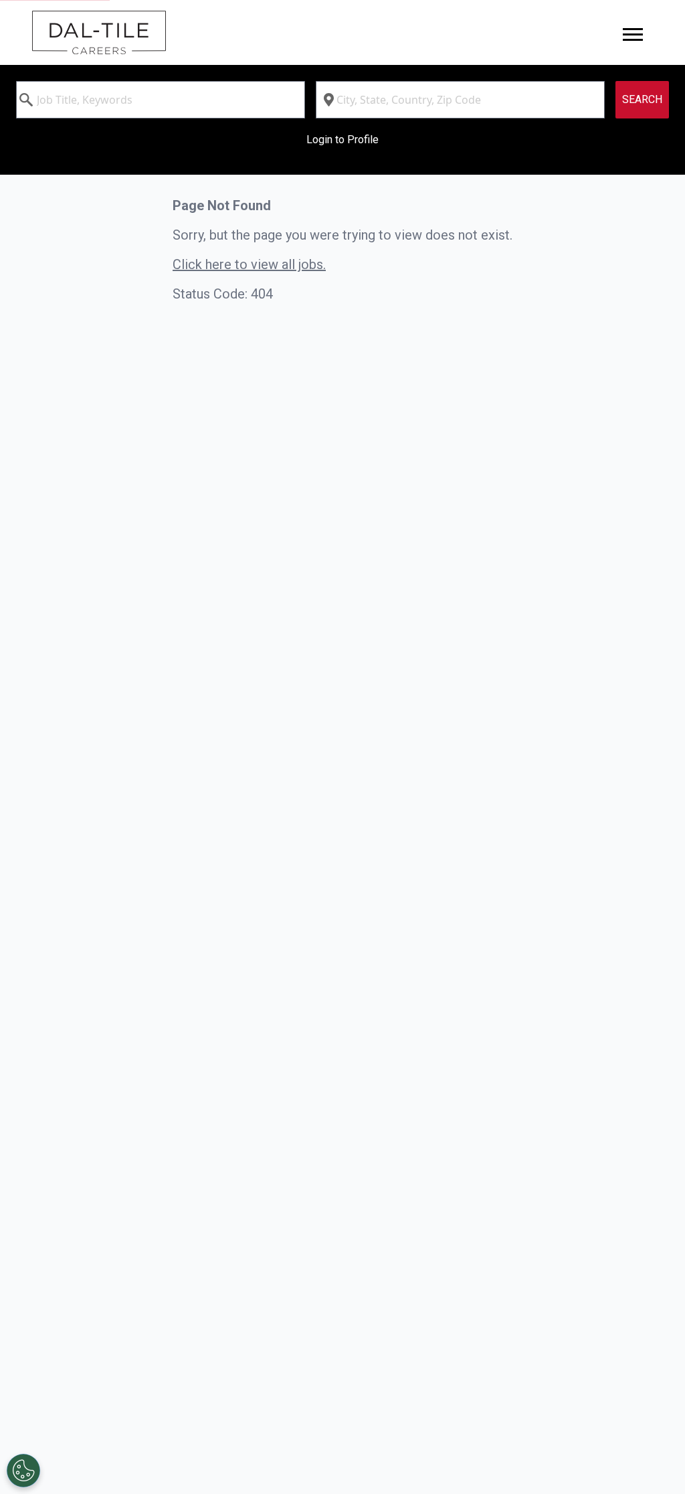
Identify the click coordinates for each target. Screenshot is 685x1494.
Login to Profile (342, 139)
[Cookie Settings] (23, 1470)
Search (642, 99)
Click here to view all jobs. (249, 264)
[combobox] (160, 99)
